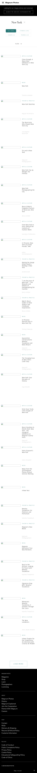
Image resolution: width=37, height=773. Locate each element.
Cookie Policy (6, 752)
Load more (18, 664)
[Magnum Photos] (12, 3)
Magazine (5, 677)
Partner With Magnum (10, 709)
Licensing (5, 687)
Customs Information (9, 733)
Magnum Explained (9, 704)
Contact (4, 723)
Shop (3, 679)
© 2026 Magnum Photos (8, 765)
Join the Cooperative (9, 706)
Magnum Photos (8, 699)
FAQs (3, 726)
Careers (4, 711)
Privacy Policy (7, 750)
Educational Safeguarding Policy (13, 755)
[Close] (34, 770)
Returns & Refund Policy (10, 731)
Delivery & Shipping (9, 728)
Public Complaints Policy (11, 747)
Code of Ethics (7, 757)
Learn (4, 682)
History (4, 701)
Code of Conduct (8, 745)
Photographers (7, 684)
